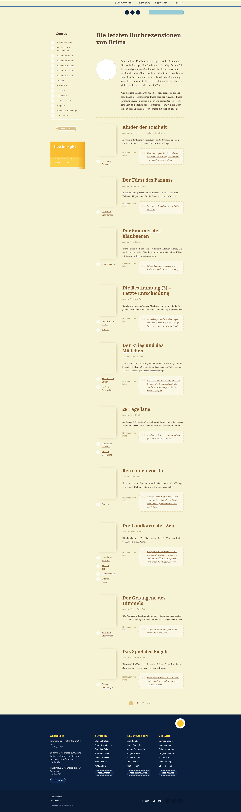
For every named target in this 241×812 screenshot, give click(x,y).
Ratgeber (60, 105)
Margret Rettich (133, 753)
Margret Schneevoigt (136, 749)
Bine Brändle (132, 741)
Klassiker (60, 90)
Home (110, 3)
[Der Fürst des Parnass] (106, 191)
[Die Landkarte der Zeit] (106, 537)
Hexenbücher (62, 85)
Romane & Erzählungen (67, 110)
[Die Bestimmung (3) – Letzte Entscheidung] (106, 300)
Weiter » (146, 703)
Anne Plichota (101, 762)
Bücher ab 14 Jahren (65, 75)
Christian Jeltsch (102, 758)
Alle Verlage (168, 773)
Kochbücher (61, 95)
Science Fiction (105, 580)
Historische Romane (107, 162)
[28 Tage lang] (106, 422)
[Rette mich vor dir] (106, 483)
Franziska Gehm (102, 753)
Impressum (56, 800)
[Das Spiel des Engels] (106, 663)
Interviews (144, 3)
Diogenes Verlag (166, 753)
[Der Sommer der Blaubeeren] (106, 243)
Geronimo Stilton (102, 749)
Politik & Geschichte (107, 388)
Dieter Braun (132, 762)
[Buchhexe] (67, 14)
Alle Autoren (104, 773)
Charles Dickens (102, 741)
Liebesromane (108, 264)
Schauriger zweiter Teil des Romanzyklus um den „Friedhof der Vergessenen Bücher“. (163, 681)
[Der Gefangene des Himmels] (106, 610)
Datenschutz (56, 797)
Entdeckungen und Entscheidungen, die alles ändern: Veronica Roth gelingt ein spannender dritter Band (163, 322)
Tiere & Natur (62, 115)
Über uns (157, 801)
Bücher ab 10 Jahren (65, 66)
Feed (127, 12)
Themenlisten (161, 3)
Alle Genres (66, 128)
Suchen (181, 12)
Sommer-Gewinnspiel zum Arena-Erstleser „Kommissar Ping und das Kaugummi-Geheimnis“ (66, 755)
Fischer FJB (164, 758)
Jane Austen (100, 766)
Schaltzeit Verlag (166, 749)
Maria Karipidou (134, 758)
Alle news (58, 781)
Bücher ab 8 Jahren (65, 61)
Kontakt (145, 801)
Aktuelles (179, 3)
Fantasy (60, 81)
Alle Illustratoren (139, 773)
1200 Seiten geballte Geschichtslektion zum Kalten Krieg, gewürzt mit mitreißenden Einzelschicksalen (163, 156)
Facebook (132, 12)
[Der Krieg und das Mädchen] (106, 357)
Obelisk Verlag (165, 766)
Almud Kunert (133, 766)
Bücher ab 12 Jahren (65, 70)
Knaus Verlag (165, 745)
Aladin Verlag (165, 762)
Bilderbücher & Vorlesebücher (63, 49)
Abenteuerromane (64, 42)
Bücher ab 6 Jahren (65, 55)
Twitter (138, 12)
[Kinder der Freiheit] (106, 139)
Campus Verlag (166, 741)
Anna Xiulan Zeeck (103, 745)
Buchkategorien (123, 3)
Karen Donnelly (134, 745)
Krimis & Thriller (63, 100)
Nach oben (180, 723)
